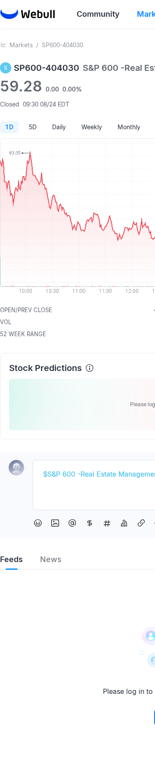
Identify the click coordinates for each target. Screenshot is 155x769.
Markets (21, 45)
